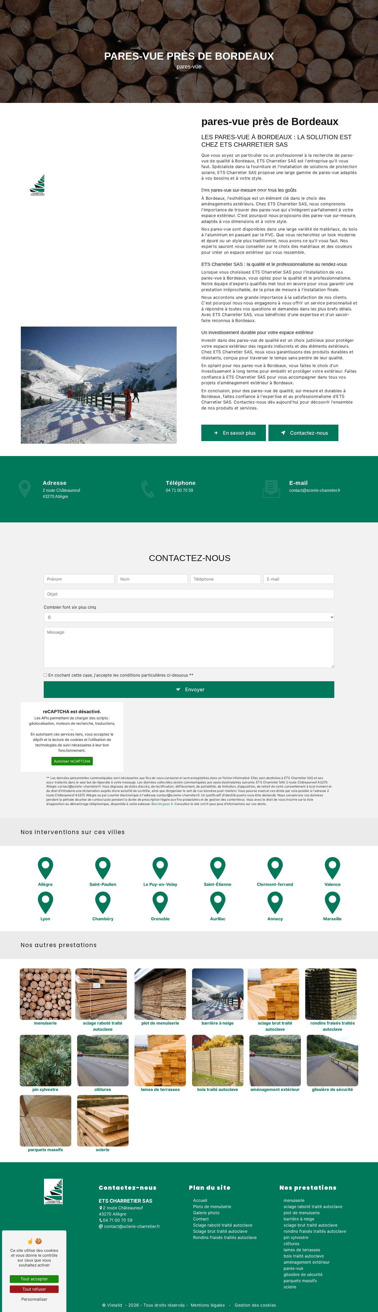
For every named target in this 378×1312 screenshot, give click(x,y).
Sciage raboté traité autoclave (144, 188)
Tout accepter (34, 1278)
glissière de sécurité (303, 1274)
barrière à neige (299, 1218)
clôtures (291, 1243)
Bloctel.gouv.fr (162, 804)
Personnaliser (34, 1299)
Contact (340, 188)
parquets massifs (300, 1280)
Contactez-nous (309, 433)
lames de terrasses (302, 1249)
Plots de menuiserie (93, 188)
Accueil (61, 188)
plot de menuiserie (302, 1212)
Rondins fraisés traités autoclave (263, 188)
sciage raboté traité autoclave (313, 1206)
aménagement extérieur (307, 1262)
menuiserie (294, 1200)
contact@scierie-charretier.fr (314, 490)
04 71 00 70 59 (179, 490)
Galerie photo (311, 188)
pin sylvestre (296, 1237)
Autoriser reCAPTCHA (72, 761)
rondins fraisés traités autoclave (315, 1231)
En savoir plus (239, 433)
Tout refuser (34, 1289)
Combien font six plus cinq (70, 607)
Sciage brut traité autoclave (203, 188)
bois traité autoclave (304, 1255)
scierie (290, 1286)
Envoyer (194, 689)
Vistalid (115, 1305)
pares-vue (293, 1268)
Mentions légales (208, 1305)
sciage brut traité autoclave (310, 1225)
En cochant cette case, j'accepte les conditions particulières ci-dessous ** (120, 675)
